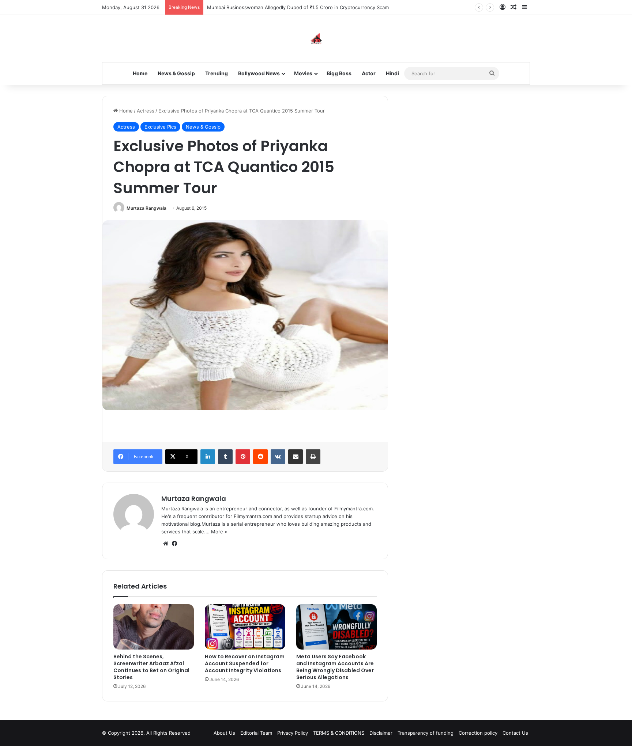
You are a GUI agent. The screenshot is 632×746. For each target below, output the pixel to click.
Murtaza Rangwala (146, 208)
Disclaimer (380, 733)
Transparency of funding (426, 733)
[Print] (313, 456)
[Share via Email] (295, 456)
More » (219, 531)
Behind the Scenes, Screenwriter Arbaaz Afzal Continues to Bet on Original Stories (151, 667)
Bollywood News (259, 73)
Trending (216, 73)
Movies (303, 73)
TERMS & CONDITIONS (338, 733)
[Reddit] (260, 456)
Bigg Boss (339, 73)
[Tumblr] (225, 456)
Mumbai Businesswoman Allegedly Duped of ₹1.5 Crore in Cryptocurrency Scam (298, 7)
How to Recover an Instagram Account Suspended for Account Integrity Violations (245, 663)
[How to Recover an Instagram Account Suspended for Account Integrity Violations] (245, 627)
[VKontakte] (278, 456)
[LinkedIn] (207, 456)
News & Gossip (176, 73)
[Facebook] (174, 543)
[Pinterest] (243, 456)
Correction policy (478, 733)
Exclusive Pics (160, 127)
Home (140, 73)
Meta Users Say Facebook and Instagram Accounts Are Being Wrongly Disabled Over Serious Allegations (335, 667)
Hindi (392, 73)
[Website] (165, 543)
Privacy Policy (292, 733)
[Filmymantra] (316, 38)
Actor (369, 73)
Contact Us (515, 733)
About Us (224, 733)
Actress (145, 111)
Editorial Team (256, 733)
